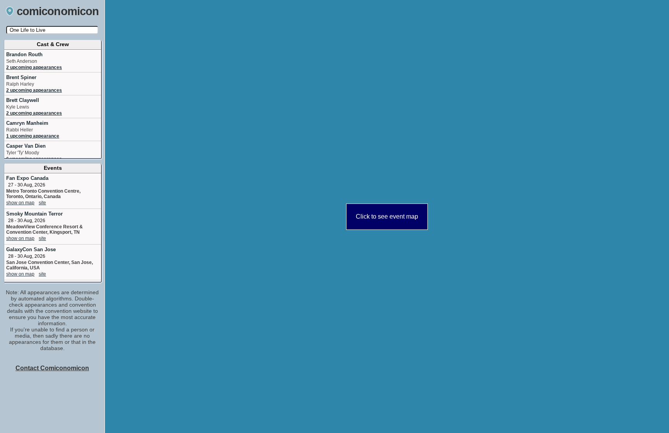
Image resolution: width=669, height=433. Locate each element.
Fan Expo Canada (27, 178)
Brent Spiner (21, 77)
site (42, 202)
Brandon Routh (24, 54)
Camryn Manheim (27, 123)
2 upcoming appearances (34, 67)
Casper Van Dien (26, 146)
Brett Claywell (22, 100)
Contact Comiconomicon (52, 368)
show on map (20, 202)
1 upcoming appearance (32, 136)
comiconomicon (58, 11)
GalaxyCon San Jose (31, 249)
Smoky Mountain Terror (34, 214)
